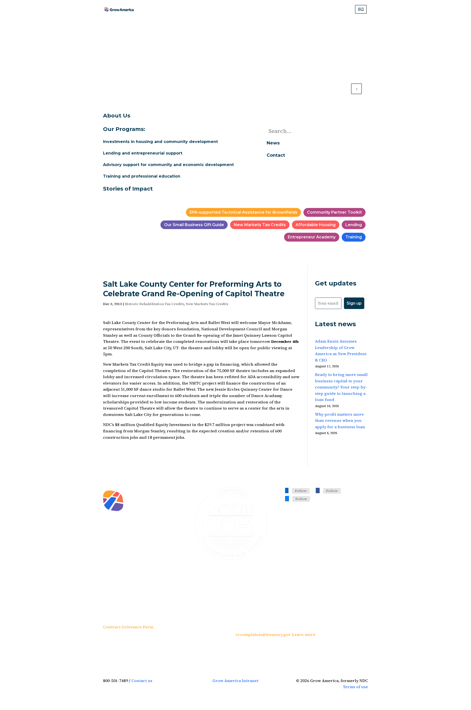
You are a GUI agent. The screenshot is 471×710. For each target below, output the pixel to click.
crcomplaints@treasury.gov (263, 634)
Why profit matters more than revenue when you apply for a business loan (340, 420)
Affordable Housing (316, 224)
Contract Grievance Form (128, 627)
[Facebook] (318, 490)
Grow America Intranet (235, 680)
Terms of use (355, 686)
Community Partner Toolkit (334, 212)
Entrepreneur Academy (312, 237)
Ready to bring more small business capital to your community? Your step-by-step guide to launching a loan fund (341, 387)
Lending (353, 224)
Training (353, 237)
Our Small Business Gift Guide (194, 224)
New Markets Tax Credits (260, 224)
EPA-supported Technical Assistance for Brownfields (243, 212)
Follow (301, 490)
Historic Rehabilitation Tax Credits (154, 303)
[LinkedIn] (286, 490)
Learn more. (304, 634)
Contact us (141, 680)
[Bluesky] (287, 498)
